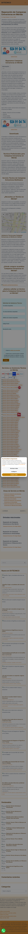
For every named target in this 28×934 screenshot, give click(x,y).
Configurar (14, 471)
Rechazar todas (14, 468)
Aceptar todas (14, 474)
